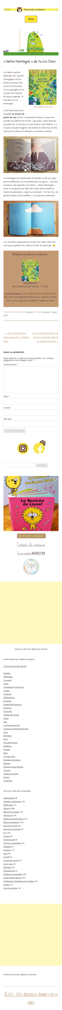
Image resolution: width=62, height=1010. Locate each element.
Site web (7, 419)
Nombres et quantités (12, 874)
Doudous (7, 701)
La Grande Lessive (11, 725)
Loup (5, 732)
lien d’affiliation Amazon (43, 106)
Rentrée (7, 763)
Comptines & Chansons (13, 687)
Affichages (8, 676)
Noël (5, 739)
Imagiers (7, 850)
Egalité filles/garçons (12, 704)
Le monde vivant (10, 860)
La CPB (6, 857)
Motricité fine (9, 871)
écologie (45, 312)
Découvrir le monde (12, 829)
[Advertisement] (31, 613)
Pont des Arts (9, 756)
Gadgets (7, 846)
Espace (6, 836)
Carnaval (7, 680)
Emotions (7, 708)
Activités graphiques (12, 801)
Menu (31, 19)
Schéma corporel (10, 773)
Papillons (7, 746)
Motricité (7, 867)
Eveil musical (9, 839)
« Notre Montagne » (13, 293)
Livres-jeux (8, 864)
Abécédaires (9, 798)
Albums (30, 312)
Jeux (5, 722)
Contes (6, 690)
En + (5, 832)
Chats (6, 683)
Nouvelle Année (10, 742)
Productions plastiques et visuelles (18, 881)
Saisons (7, 770)
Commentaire (10, 364)
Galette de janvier (11, 715)
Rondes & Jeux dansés (13, 767)
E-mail (7, 407)
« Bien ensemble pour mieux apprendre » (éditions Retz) (16, 337)
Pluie (5, 753)
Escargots (7, 711)
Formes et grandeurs (12, 843)
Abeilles (6, 673)
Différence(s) (9, 697)
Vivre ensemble (10, 888)
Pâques (6, 749)
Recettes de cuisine (11, 760)
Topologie (7, 780)
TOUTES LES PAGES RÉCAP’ (15, 666)
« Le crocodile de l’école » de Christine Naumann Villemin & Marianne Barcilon (45, 337)
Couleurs (7, 694)
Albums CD (8, 815)
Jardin (6, 718)
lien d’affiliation (30, 282)
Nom (6, 396)
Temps (6, 777)
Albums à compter (11, 812)
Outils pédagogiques (12, 877)
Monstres (7, 735)
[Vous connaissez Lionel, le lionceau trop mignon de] (31, 503)
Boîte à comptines (11, 822)
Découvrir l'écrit (10, 825)
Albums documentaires (13, 819)
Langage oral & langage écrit (15, 728)
